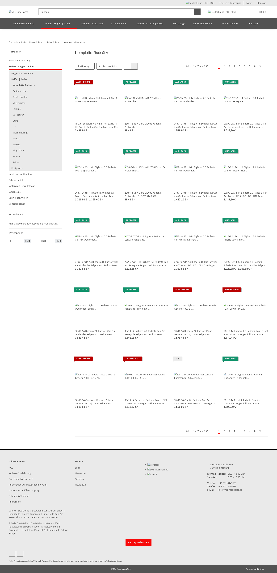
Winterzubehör (17, 203)
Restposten (17, 168)
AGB (11, 467)
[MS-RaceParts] (18, 12)
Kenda (16, 138)
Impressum (15, 501)
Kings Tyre (18, 150)
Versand (45, 561)
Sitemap (79, 479)
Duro (15, 120)
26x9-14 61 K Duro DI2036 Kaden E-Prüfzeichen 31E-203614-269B (143, 194)
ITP (14, 126)
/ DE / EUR (209, 2)
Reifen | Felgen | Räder (21, 66)
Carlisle (17, 108)
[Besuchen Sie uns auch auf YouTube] (12, 553)
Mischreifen (19, 102)
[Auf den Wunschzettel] (114, 82)
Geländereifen (20, 91)
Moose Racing (20, 132)
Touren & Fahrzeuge (230, 2)
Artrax (16, 162)
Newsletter (81, 484)
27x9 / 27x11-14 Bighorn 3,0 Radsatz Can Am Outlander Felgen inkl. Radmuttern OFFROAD (96, 263)
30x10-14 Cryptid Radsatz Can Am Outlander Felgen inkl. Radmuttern (242, 402)
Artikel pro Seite (108, 66)
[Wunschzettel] (249, 11)
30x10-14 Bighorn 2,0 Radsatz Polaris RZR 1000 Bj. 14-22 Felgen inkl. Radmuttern (246, 332)
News (249, 2)
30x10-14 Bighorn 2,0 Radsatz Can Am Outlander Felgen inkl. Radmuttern (95, 332)
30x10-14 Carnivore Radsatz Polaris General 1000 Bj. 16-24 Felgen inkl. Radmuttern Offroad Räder (94, 402)
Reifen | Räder (19, 79)
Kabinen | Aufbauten (20, 174)
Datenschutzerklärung (21, 479)
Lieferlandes (109, 561)
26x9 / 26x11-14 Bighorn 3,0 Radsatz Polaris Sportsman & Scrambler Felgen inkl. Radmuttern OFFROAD (95, 194)
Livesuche (80, 473)
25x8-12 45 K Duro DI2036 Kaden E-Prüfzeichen (143, 125)
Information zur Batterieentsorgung (28, 484)
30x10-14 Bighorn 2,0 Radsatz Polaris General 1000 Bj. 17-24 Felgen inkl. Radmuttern (194, 332)
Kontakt (261, 2)
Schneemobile (16, 180)
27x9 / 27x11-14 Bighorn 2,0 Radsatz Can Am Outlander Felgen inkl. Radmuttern (196, 194)
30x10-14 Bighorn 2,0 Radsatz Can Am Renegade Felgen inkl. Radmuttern (145, 332)
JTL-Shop (260, 569)
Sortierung (83, 66)
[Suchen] (197, 11)
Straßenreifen (20, 97)
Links (77, 467)
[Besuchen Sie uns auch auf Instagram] (20, 553)
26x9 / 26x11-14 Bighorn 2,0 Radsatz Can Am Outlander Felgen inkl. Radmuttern (196, 125)
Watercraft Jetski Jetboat (22, 185)
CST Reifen (18, 114)
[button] (242, 11)
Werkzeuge (15, 191)
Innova (16, 156)
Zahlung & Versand (19, 496)
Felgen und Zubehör (22, 73)
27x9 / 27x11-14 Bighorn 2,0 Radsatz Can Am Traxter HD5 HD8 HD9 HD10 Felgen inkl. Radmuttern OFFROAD (245, 194)
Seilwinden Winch (18, 197)
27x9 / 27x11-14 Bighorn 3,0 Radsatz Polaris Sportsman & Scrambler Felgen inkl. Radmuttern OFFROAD (244, 263)
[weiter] (265, 66)
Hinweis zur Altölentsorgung (24, 490)
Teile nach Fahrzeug (19, 60)
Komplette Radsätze (24, 85)
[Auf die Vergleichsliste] (105, 82)
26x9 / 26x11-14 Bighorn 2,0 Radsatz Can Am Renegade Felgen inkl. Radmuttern (245, 125)
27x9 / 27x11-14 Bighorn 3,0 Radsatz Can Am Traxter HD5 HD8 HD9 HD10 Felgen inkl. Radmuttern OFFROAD (196, 263)
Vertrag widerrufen (138, 542)
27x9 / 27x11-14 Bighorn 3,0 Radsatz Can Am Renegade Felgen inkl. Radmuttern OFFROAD (146, 263)
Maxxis (16, 144)
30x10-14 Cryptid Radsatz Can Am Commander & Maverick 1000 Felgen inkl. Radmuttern (196, 402)
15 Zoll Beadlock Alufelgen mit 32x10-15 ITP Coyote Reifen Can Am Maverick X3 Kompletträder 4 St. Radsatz (96, 125)
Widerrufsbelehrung (20, 473)
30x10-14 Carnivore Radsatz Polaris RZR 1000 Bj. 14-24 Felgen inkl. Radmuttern (146, 402)
